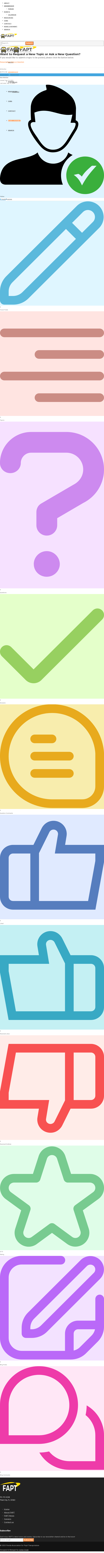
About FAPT (9, 1513)
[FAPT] (9, 38)
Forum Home (4, 74)
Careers (7, 1519)
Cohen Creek (24, 1550)
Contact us (9, 1522)
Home (6, 1509)
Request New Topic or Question (12, 62)
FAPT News (9, 1516)
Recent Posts (15, 74)
